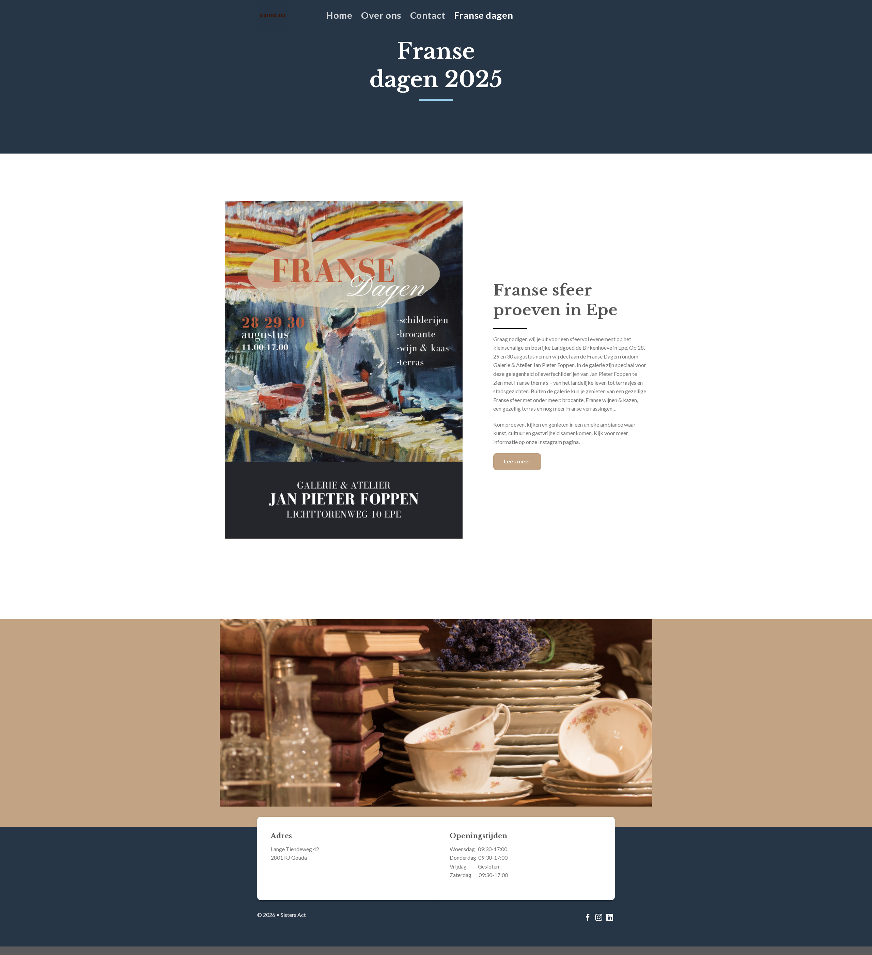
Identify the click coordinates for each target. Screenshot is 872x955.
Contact (428, 15)
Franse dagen (483, 15)
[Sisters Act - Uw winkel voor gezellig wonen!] (286, 15)
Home (339, 15)
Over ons (381, 15)
